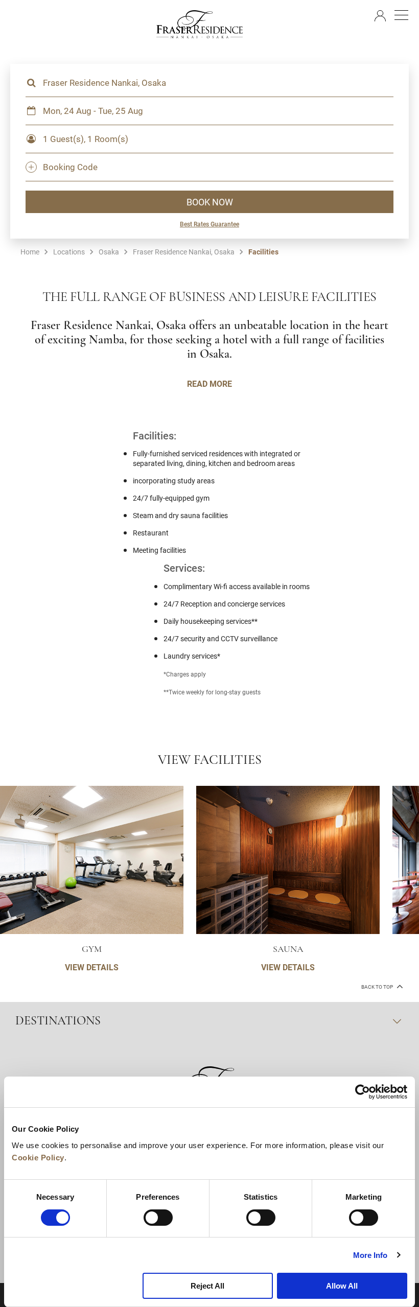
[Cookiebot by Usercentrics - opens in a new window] (362, 1092)
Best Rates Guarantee (209, 224)
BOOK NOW (210, 202)
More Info (370, 1255)
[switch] (158, 1217)
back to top (377, 987)
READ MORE (209, 383)
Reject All (207, 1285)
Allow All (342, 1285)
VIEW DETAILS (92, 967)
